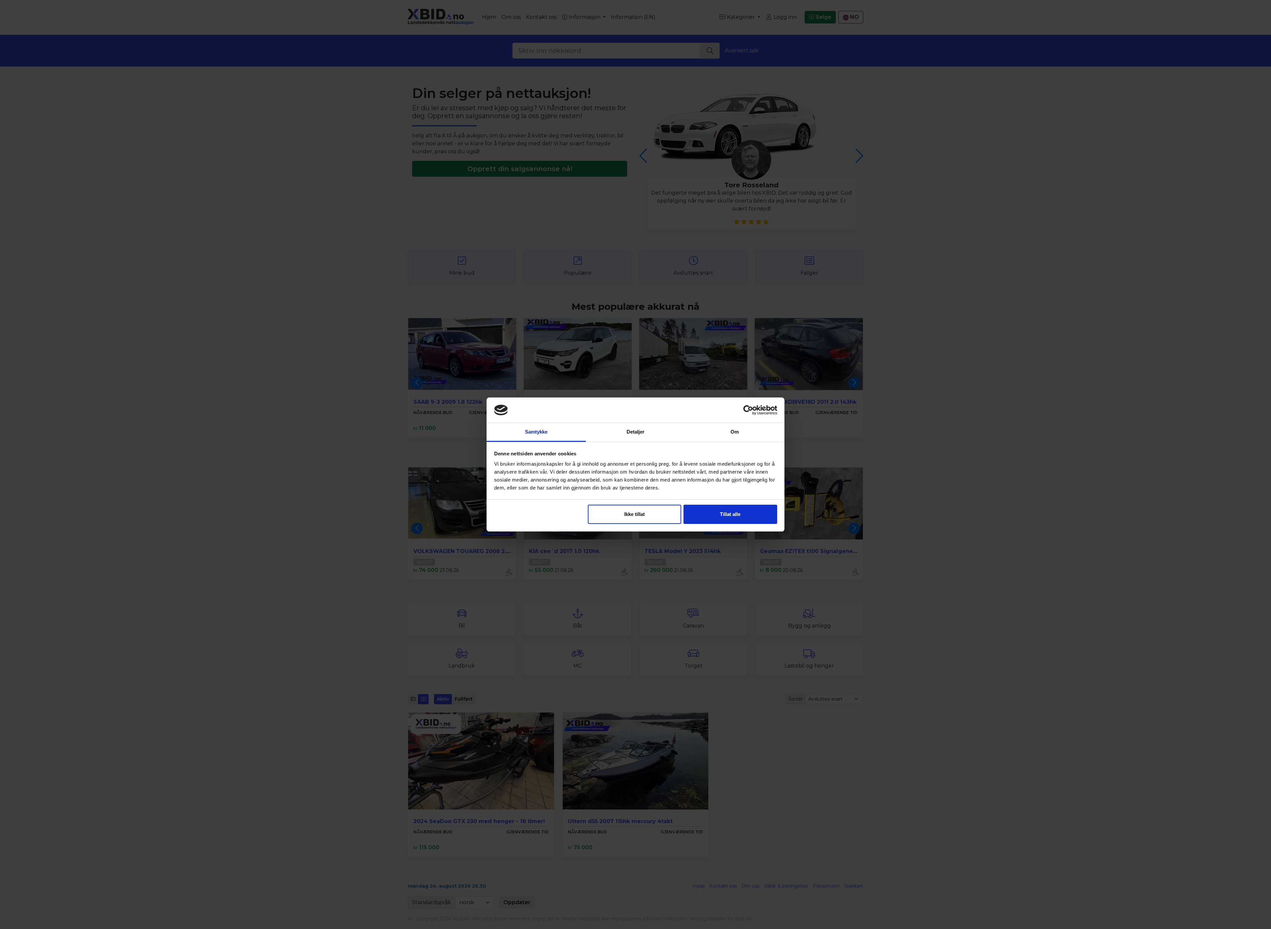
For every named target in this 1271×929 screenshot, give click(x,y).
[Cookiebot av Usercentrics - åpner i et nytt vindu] (748, 410)
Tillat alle (730, 514)
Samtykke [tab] (536, 432)
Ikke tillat (634, 514)
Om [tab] (734, 432)
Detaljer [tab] (636, 432)
